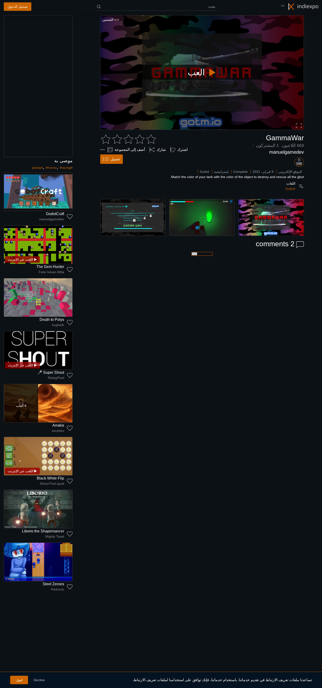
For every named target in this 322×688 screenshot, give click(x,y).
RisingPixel (56, 378)
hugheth (58, 325)
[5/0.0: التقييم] (128, 139)
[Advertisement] (38, 86)
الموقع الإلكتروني (290, 172)
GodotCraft (55, 214)
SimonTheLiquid (52, 483)
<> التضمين (110, 19)
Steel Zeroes (53, 584)
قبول (19, 680)
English (290, 189)
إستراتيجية (221, 172)
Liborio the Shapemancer (43, 531)
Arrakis (58, 425)
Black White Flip (50, 478)
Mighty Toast (54, 536)
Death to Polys (52, 320)
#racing (65, 168)
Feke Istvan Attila (51, 272)
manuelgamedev (286, 152)
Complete (240, 172)
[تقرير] (102, 149)
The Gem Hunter (50, 267)
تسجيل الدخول (18, 6)
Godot (204, 172)
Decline (39, 680)
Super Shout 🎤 (50, 372)
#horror (51, 168)
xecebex (58, 431)
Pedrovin (57, 589)
